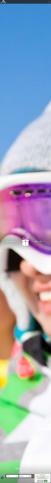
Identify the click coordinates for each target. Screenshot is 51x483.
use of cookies (45, 478)
